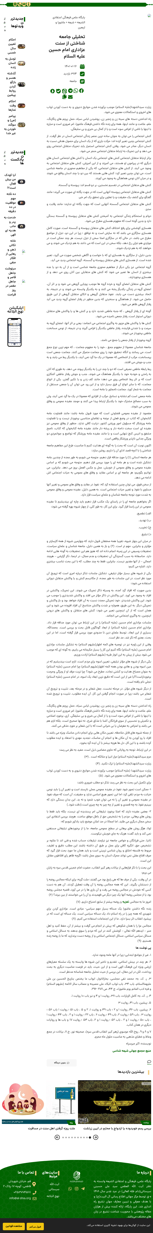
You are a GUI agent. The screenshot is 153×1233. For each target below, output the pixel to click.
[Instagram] (76, 1188)
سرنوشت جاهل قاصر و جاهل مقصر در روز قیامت (10, 281)
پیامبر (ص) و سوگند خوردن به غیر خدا (10, 125)
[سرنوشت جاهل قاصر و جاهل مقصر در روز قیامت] (21, 282)
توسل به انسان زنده (10, 63)
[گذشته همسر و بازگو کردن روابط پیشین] (21, 84)
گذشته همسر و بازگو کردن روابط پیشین (11, 84)
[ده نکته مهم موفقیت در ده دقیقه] (21, 203)
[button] (81, 90)
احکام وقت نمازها (12, 105)
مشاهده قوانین (14, 1226)
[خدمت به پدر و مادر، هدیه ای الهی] (21, 226)
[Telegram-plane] (83, 1188)
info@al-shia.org (20, 1198)
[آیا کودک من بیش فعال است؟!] (21, 181)
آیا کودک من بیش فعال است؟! (10, 182)
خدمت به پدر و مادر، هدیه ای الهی (10, 226)
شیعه (71, 22)
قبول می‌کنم (35, 1226)
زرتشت (146, 1122)
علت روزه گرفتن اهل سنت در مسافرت (51, 1128)
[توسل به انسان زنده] (21, 63)
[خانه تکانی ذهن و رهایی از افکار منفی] (21, 252)
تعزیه (126, 902)
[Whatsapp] (70, 1188)
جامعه (73, 81)
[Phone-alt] (20, 4)
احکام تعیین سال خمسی (12, 46)
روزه (71, 1122)
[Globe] (15, 4)
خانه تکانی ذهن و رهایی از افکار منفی (11, 252)
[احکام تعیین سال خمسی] (21, 46)
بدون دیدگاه (60, 1063)
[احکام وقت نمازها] (21, 105)
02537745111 (22, 1192)
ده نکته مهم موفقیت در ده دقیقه (10, 203)
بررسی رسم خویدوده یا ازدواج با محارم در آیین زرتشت (117, 1128)
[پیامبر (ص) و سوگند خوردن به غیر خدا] (21, 125)
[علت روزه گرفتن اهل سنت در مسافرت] (38, 1102)
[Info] (28, 4)
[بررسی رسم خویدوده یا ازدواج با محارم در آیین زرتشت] (114, 1102)
